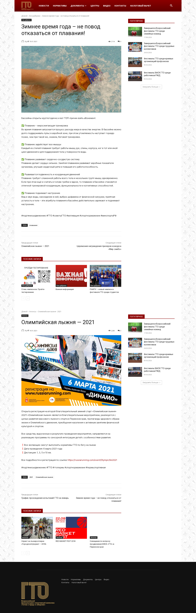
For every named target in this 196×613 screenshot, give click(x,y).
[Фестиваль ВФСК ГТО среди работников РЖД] (135, 76)
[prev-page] (23, 298)
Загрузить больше (150, 87)
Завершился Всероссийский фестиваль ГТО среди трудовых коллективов (159, 46)
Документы (77, 5)
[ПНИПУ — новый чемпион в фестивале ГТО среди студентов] (105, 276)
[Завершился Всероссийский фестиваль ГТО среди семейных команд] (135, 32)
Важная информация (65, 289)
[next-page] (28, 298)
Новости (44, 5)
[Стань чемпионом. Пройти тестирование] (37, 276)
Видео (106, 5)
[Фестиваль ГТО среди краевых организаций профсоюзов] (135, 62)
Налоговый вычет (140, 5)
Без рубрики (34, 16)
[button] (171, 6)
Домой (24, 16)
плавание (33, 225)
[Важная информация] (71, 276)
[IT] (23, 41)
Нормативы (60, 5)
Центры (95, 5)
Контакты (120, 5)
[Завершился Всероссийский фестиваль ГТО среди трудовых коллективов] (135, 47)
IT (28, 41)
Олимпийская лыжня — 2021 (35, 246)
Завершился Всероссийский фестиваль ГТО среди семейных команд (157, 31)
